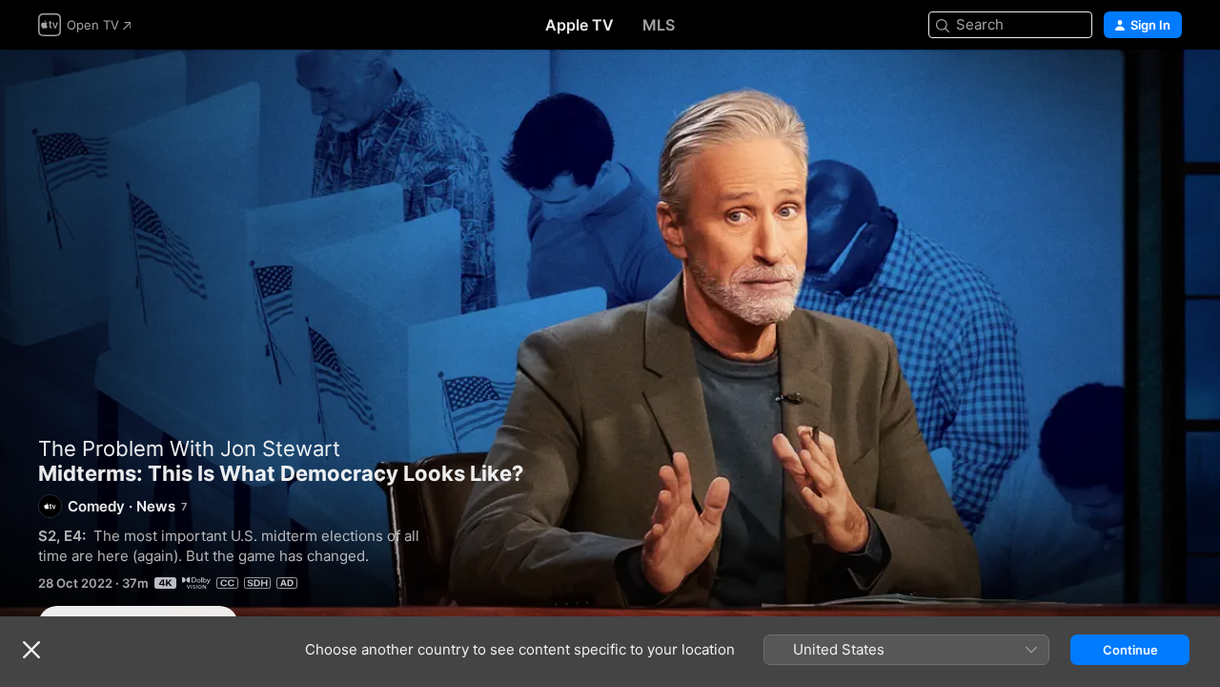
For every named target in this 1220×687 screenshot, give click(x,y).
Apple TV (579, 24)
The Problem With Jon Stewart (189, 448)
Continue (1130, 649)
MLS (658, 24)
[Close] (31, 649)
